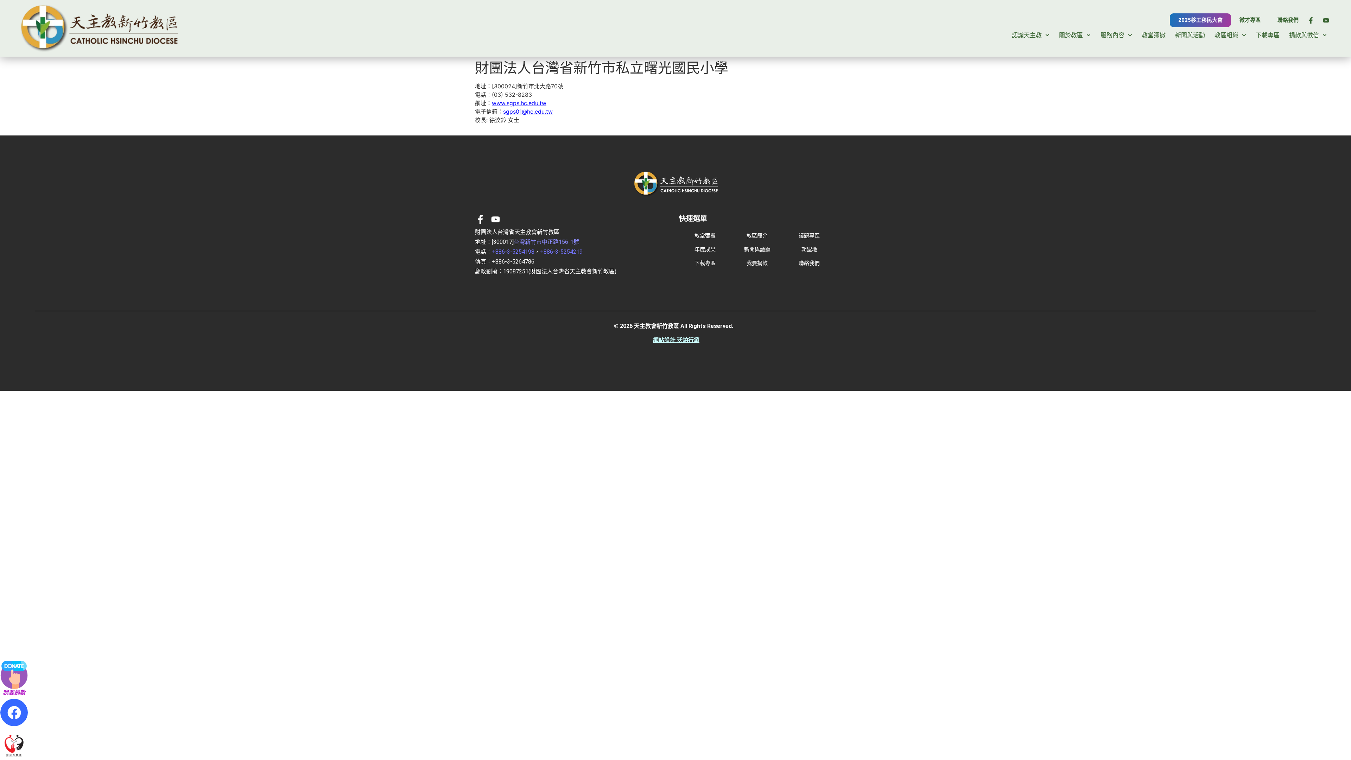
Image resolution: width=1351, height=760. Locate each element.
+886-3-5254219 (561, 251)
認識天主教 (1027, 35)
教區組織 (1226, 35)
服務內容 (1112, 35)
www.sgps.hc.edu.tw (519, 103)
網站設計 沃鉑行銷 (676, 340)
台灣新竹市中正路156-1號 (546, 242)
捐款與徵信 (1304, 35)
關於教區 (1071, 35)
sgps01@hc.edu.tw (528, 111)
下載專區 (1268, 35)
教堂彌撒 (1154, 35)
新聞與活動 (1190, 35)
